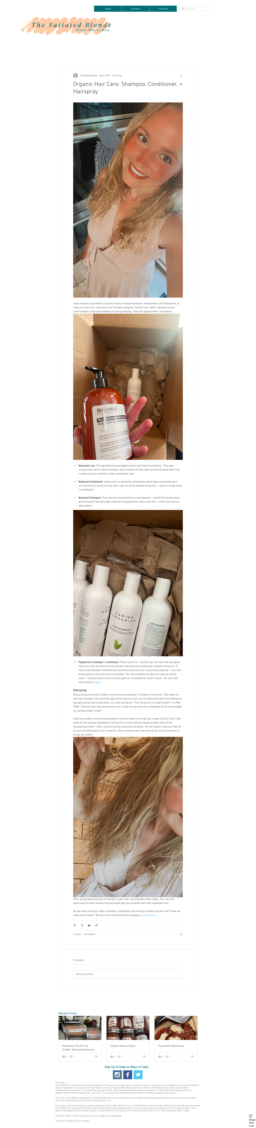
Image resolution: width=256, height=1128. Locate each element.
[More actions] (181, 75)
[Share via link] (96, 925)
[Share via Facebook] (74, 925)
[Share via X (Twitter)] (81, 925)
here (119, 1116)
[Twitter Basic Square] (138, 1074)
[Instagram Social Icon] (117, 1074)
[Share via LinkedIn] (89, 925)
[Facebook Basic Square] (127, 1074)
